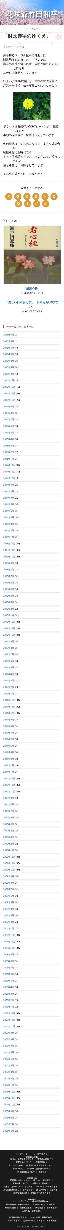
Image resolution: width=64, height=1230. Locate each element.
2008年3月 (8, 993)
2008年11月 (9, 941)
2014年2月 (8, 530)
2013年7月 (8, 576)
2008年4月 (8, 987)
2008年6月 (8, 974)
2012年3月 (8, 680)
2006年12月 (9, 1091)
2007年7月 (8, 1045)
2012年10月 (9, 634)
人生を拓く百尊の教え (32, 1211)
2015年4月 (8, 439)
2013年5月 (8, 589)
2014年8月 (8, 491)
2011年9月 (8, 719)
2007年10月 (9, 1026)
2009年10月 (9, 869)
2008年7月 (8, 967)
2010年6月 (8, 817)
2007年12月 (9, 1013)
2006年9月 (8, 1111)
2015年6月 (8, 426)
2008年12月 (9, 934)
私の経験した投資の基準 (37, 1168)
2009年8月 (8, 882)
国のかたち (28, 1189)
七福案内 (51, 1204)
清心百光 (39, 1207)
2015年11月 (9, 393)
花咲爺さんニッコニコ (20, 1180)
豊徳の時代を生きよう (40, 1193)
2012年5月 (8, 667)
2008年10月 (9, 948)
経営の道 (54, 1189)
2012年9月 (8, 641)
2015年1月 (8, 458)
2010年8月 (8, 804)
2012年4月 (8, 674)
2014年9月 (8, 484)
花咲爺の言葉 (32, 1157)
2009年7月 (8, 889)
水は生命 (29, 1186)
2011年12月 (9, 700)
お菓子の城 (28, 1220)
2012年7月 (8, 654)
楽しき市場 (41, 1189)
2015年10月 (9, 399)
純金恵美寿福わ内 (40, 1201)
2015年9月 (8, 406)
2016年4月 (8, 360)
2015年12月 (9, 386)
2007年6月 (8, 1052)
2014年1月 (8, 536)
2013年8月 (8, 569)
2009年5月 (8, 902)
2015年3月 (8, 445)
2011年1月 (8, 771)
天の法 (39, 1186)
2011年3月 (8, 758)
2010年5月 (8, 824)
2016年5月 (8, 354)
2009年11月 (9, 863)
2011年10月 (9, 713)
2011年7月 (8, 732)
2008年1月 (8, 1006)
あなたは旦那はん (11, 1189)
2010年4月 (8, 830)
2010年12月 (9, 778)
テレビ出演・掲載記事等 (41, 1217)
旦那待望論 (40, 1162)
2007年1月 (8, 1085)
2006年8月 (8, 1117)
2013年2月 (8, 608)
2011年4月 (8, 752)
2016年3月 (8, 367)
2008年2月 (8, 1000)
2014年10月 (9, 478)
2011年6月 (8, 739)
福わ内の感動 (10, 1207)
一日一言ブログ (38, 1154)
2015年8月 (8, 413)
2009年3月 (8, 915)
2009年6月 (8, 895)
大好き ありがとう (12, 1186)
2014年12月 (9, 465)
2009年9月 (8, 876)
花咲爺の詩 (32, 1178)
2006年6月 (8, 1130)
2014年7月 (8, 497)
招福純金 (32, 1199)
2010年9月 (8, 798)
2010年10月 (9, 791)
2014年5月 (8, 510)
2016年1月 (8, 380)
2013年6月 (8, 582)
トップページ (22, 1154)
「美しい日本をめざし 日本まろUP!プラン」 (32, 304)
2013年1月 (8, 615)
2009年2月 (8, 921)
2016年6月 (8, 347)
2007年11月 (9, 1019)
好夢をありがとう (24, 1162)
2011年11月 (9, 706)
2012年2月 (8, 687)
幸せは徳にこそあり (26, 1171)
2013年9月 (8, 563)
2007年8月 (8, 1039)
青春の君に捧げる (21, 1183)
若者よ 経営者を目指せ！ (22, 1159)
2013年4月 (8, 595)
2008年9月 (8, 954)
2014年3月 (8, 524)
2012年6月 (8, 661)
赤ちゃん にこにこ (42, 1180)
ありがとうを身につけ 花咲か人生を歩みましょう (30, 1165)
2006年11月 (9, 1098)
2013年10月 (9, 556)
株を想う (43, 1171)
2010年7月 (8, 811)
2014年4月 (8, 517)
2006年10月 (9, 1104)
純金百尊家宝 (14, 1220)
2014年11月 (9, 471)
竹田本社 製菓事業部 (46, 1220)
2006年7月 (8, 1124)
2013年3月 (8, 602)
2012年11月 (9, 628)
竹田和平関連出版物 (18, 1217)
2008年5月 (8, 980)
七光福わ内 (38, 1204)
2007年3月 (8, 1071)
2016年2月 (8, 373)
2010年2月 (8, 843)
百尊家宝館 (52, 1207)
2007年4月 (8, 1065)
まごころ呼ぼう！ (21, 1201)
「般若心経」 (32, 288)
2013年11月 (9, 550)
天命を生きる (52, 1186)
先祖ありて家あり (40, 1183)
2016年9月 (8, 334)
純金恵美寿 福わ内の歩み (18, 1204)
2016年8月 (8, 341)
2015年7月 (8, 419)
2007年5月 (8, 1059)
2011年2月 (8, 765)
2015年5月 (8, 432)
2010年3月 (8, 837)
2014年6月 (8, 504)
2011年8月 (8, 726)
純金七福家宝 (26, 1207)
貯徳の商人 (18, 1168)
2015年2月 (8, 452)
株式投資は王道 (20, 1193)
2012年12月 (9, 621)
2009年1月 (8, 928)
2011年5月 (8, 745)
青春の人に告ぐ (44, 1159)
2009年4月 (8, 908)
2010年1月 (8, 850)
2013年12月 (9, 543)
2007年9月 (8, 1032)
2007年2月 (8, 1078)
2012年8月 (8, 647)
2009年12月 (9, 856)
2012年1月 (8, 693)
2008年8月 (8, 961)
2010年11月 (9, 784)
